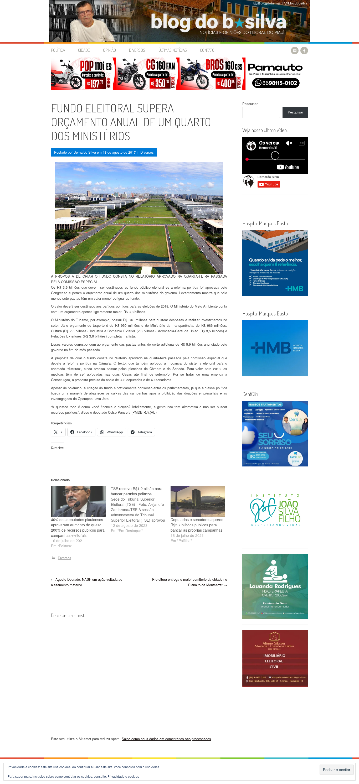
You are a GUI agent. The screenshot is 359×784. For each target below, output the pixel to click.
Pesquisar (250, 103)
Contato (207, 50)
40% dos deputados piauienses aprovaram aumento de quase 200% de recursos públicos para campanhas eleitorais (78, 527)
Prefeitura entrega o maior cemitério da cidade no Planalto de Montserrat (189, 582)
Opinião (109, 50)
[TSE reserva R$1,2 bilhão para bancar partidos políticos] (141, 509)
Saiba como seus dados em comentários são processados (166, 738)
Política (58, 50)
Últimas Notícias (172, 50)
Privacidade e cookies (123, 776)
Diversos (137, 50)
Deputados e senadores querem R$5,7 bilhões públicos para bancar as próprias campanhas (197, 525)
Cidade (84, 50)
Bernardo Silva (85, 152)
